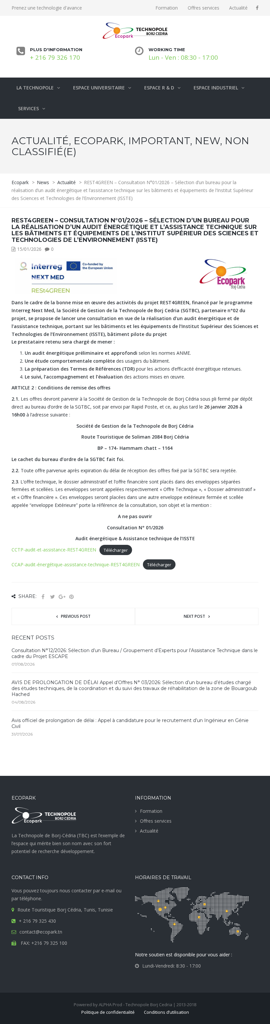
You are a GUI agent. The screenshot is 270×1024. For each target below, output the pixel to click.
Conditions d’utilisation (166, 1012)
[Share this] (43, 596)
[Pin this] (71, 596)
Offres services (203, 8)
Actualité (238, 8)
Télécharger (116, 550)
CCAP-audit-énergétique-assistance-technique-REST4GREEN (76, 564)
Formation (166, 8)
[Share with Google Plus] (62, 596)
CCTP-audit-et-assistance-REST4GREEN (54, 549)
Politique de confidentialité (108, 1012)
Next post (194, 616)
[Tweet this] (52, 596)
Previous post (76, 616)
